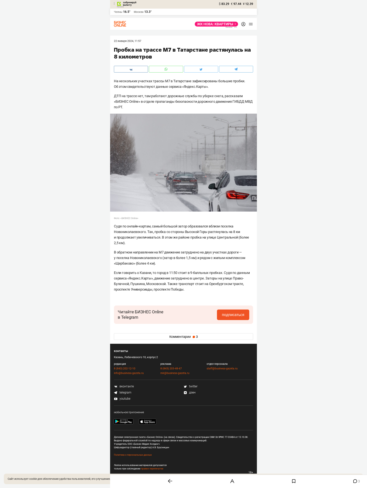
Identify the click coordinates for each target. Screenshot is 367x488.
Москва (139, 11)
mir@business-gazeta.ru (174, 373)
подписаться (233, 315)
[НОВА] (215, 24)
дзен (192, 392)
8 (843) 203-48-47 (171, 368)
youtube (124, 398)
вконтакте (126, 386)
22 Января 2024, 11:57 (127, 40)
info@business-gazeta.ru (129, 373)
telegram (125, 392)
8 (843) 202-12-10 (124, 368)
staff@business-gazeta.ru (222, 368)
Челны (118, 11)
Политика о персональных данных (133, 455)
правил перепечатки (152, 468)
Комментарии (183, 337)
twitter (192, 386)
